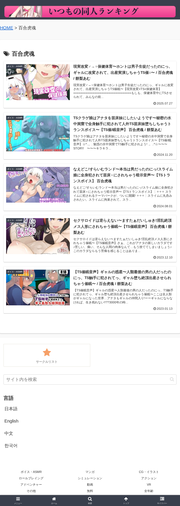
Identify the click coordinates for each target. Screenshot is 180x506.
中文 (8, 433)
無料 (90, 491)
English (11, 421)
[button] (172, 379)
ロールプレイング (31, 478)
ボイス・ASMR (31, 472)
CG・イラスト (149, 472)
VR (149, 484)
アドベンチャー (31, 484)
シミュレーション (90, 478)
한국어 (11, 445)
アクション (149, 478)
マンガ (90, 472)
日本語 (11, 408)
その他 (31, 491)
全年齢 (148, 491)
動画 (90, 484)
